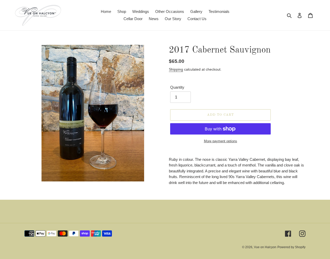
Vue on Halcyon (265, 247)
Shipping (176, 69)
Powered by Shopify (291, 247)
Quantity (177, 87)
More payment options (220, 141)
